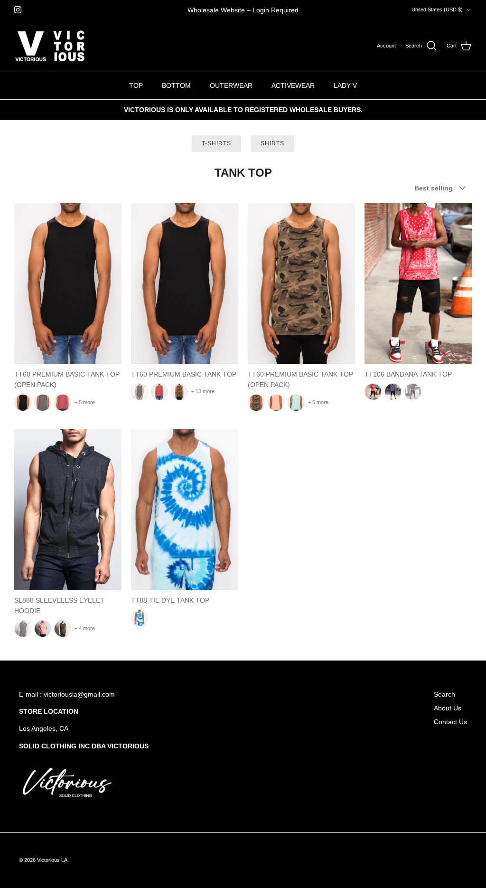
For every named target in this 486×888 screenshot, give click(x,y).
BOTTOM (176, 85)
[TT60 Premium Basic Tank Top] (184, 283)
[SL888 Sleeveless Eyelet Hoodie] (68, 509)
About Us (447, 708)
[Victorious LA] (49, 46)
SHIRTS (272, 143)
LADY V (345, 85)
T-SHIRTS (216, 143)
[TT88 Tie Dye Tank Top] (184, 509)
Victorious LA (52, 860)
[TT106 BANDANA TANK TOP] (418, 283)
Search (444, 694)
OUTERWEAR (231, 85)
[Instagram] (17, 9)
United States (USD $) (437, 9)
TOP (136, 85)
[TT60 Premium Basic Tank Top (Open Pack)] (68, 283)
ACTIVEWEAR (293, 85)
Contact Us (450, 722)
